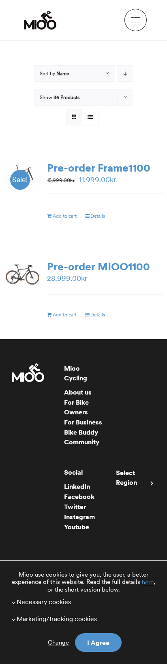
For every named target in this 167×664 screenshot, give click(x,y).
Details (97, 216)
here (148, 582)
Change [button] (58, 642)
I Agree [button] (98, 643)
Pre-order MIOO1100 (98, 266)
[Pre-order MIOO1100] (22, 274)
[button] (83, 601)
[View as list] (90, 117)
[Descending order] (125, 73)
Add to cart (65, 216)
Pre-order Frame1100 (98, 167)
